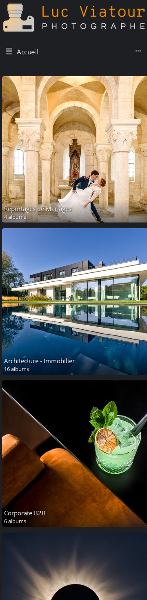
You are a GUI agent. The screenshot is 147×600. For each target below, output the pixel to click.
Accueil (27, 51)
